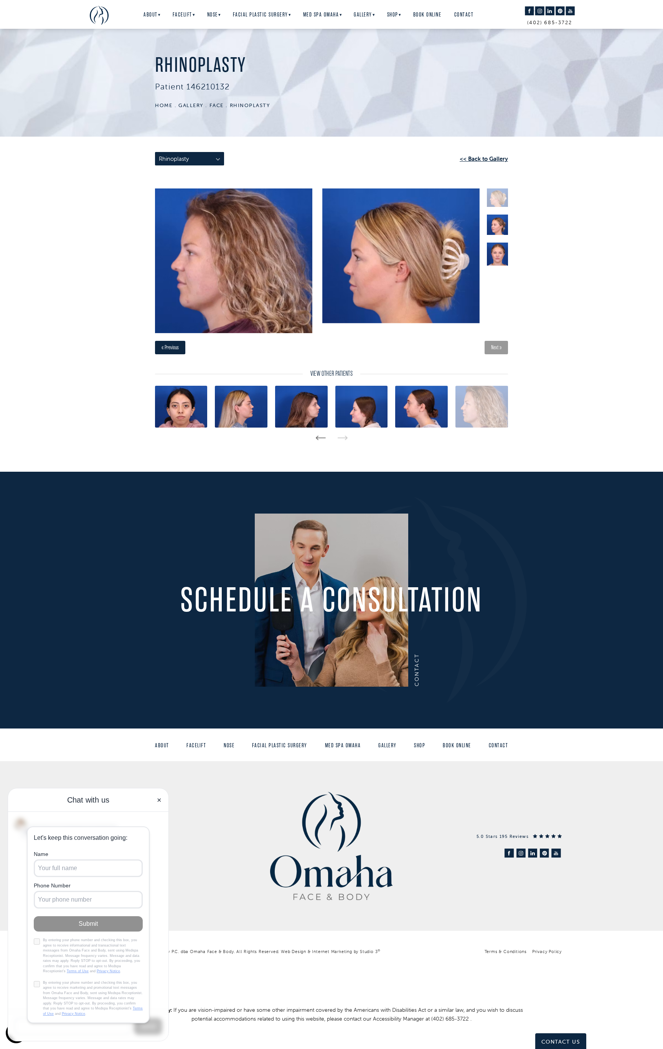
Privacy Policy (547, 951)
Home (163, 105)
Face (216, 105)
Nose (212, 15)
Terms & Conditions (506, 951)
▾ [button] (159, 15)
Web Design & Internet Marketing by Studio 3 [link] (331, 951)
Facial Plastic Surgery (260, 15)
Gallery (363, 15)
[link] (519, 836)
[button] (529, 11)
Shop (392, 15)
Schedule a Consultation (331, 600)
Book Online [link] (427, 15)
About (150, 15)
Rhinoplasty (250, 105)
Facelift (182, 15)
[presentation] (320, 438)
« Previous (170, 347)
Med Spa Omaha (321, 15)
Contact (464, 15)
